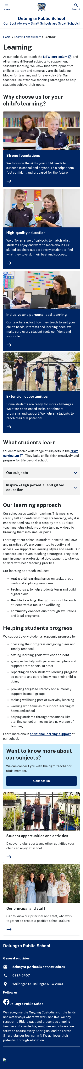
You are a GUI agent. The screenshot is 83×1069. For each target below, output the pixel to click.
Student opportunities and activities (37, 836)
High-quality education (26, 233)
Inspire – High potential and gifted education (42, 487)
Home (6, 37)
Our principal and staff (25, 908)
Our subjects (42, 473)
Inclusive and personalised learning (36, 315)
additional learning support (50, 734)
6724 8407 (21, 975)
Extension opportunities (27, 396)
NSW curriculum (57, 57)
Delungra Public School (26, 1004)
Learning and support (27, 37)
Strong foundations (23, 155)
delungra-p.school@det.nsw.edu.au (38, 967)
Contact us (41, 781)
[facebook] (6, 1004)
